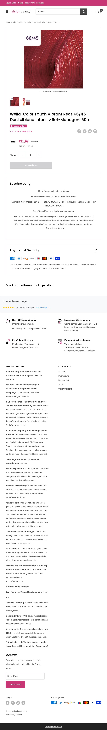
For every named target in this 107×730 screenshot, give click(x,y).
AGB (60, 384)
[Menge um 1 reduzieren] (22, 155)
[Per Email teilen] (95, 131)
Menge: (13, 155)
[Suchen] (83, 11)
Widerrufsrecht (65, 389)
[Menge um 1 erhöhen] (39, 155)
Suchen (61, 371)
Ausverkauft (31, 165)
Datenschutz (64, 380)
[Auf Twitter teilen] (90, 131)
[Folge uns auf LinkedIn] (23, 703)
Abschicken (15, 684)
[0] (99, 11)
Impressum (63, 376)
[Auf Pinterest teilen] (85, 131)
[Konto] (93, 11)
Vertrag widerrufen (53, 727)
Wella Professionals (21, 131)
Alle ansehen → (43, 307)
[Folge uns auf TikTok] (18, 703)
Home (8, 22)
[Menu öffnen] (7, 11)
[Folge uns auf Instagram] (13, 703)
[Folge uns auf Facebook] (7, 703)
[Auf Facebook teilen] (79, 131)
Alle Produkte (18, 22)
